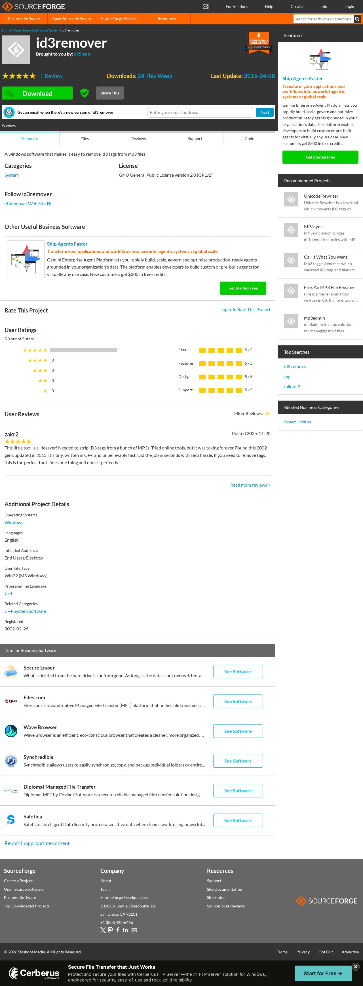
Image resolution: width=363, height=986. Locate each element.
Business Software (24, 18)
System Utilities (297, 421)
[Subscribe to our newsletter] (205, 6)
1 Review (51, 76)
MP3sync (313, 226)
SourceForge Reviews (226, 905)
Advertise (350, 951)
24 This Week (155, 75)
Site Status (216, 897)
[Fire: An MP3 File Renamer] (294, 293)
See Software (238, 671)
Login (349, 6)
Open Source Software (71, 18)
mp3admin (314, 317)
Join (323, 6)
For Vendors (237, 6)
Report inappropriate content (37, 843)
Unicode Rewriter (321, 196)
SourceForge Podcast (119, 18)
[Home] (33, 6)
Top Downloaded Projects (27, 905)
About (105, 880)
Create (297, 6)
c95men (82, 53)
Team (105, 889)
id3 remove (295, 366)
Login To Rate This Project (245, 309)
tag (287, 376)
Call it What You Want (325, 256)
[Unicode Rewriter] (294, 202)
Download (37, 93)
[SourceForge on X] (103, 931)
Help (269, 6)
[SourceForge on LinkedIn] (125, 931)
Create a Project (18, 880)
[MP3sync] (294, 233)
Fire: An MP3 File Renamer (330, 287)
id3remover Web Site (25, 203)
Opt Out (325, 951)
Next (264, 112)
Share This (110, 92)
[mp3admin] (294, 324)
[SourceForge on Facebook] (118, 931)
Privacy (303, 951)
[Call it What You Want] (294, 263)
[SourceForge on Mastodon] (110, 931)
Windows (14, 522)
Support (214, 880)
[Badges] (259, 42)
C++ (9, 593)
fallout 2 (292, 386)
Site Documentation (224, 889)
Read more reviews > (250, 484)
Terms (282, 951)
